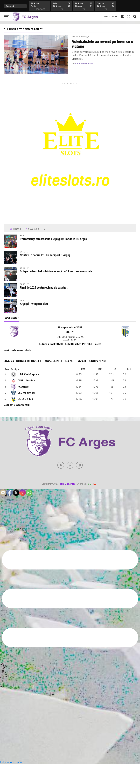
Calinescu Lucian (84, 63)
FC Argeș (23, 386)
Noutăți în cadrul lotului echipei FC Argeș (45, 255)
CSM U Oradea (26, 380)
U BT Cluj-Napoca (28, 374)
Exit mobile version (11, 762)
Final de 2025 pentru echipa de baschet (43, 287)
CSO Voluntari (26, 393)
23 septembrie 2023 (70, 327)
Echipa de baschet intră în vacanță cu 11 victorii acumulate (56, 271)
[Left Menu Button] (70, 695)
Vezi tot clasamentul (17, 405)
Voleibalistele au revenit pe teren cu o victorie (102, 44)
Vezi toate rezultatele (17, 350)
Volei (75, 36)
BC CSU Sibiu (25, 399)
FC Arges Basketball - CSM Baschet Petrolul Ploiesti (70, 344)
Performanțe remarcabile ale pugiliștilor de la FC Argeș (53, 239)
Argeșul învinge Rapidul (34, 303)
